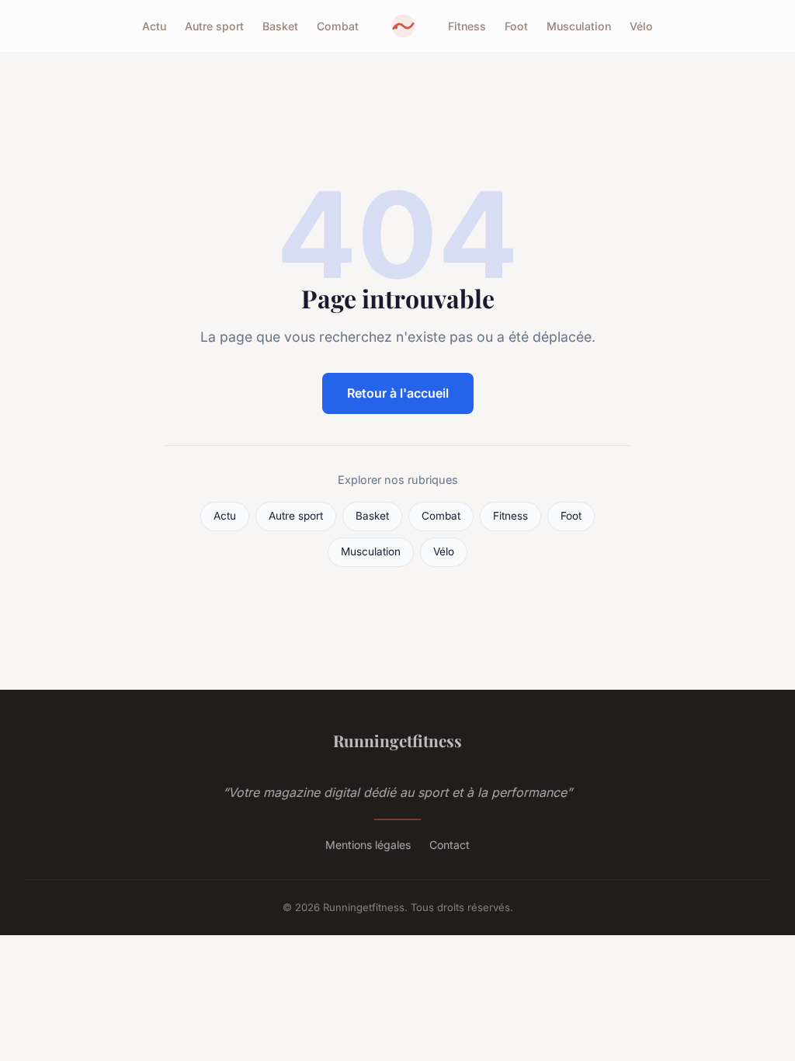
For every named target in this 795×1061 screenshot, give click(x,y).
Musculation (579, 26)
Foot (516, 26)
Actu (154, 26)
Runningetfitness (397, 740)
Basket (280, 26)
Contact (449, 844)
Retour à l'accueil (398, 393)
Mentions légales (368, 844)
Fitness (467, 26)
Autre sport (214, 26)
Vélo (641, 26)
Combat (338, 26)
